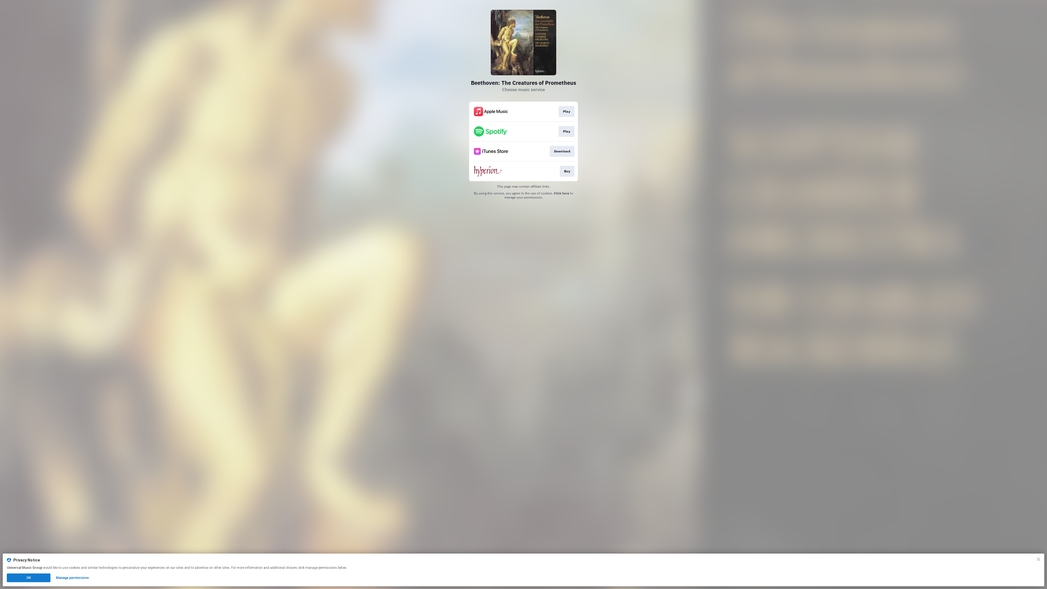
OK (28, 578)
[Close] (1038, 559)
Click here (561, 193)
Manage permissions (72, 578)
